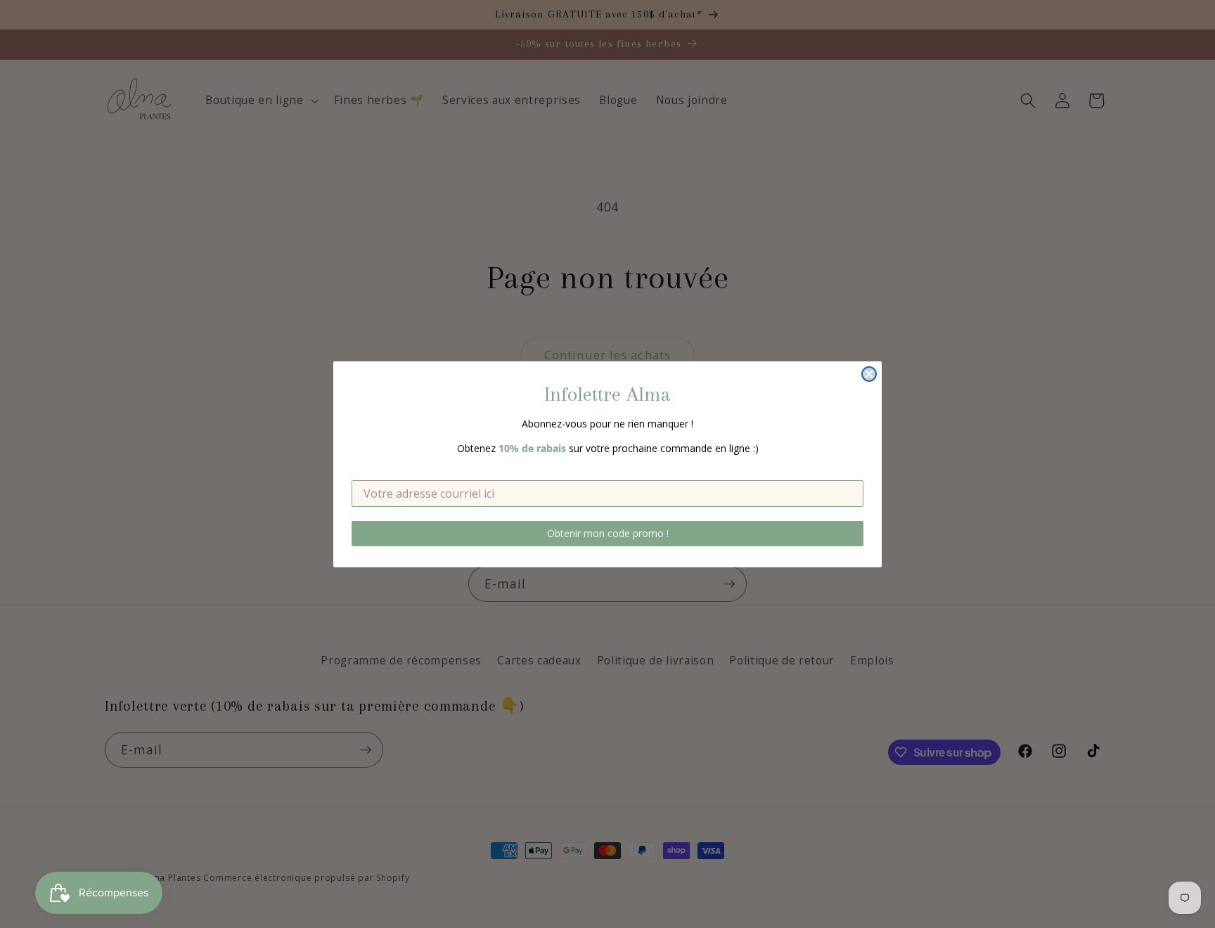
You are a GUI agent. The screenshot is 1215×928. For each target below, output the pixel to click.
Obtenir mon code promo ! (608, 533)
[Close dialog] (869, 374)
